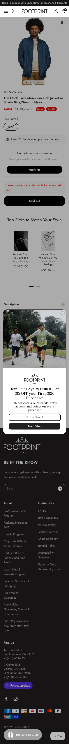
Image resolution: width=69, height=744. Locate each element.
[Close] (62, 313)
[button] (63, 11)
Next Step (35, 426)
